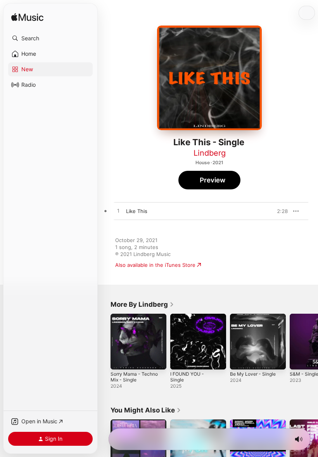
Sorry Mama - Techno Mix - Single (134, 377)
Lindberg (210, 153)
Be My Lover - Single (253, 374)
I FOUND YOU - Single (187, 377)
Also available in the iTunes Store (155, 265)
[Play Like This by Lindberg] (118, 211)
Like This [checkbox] (136, 211)
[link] (142, 304)
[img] (27, 17)
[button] (50, 38)
